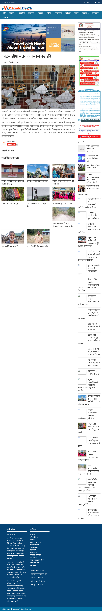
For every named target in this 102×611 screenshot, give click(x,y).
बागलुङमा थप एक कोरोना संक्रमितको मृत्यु (92, 158)
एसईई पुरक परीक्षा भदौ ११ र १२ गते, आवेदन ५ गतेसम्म (89, 339)
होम (4, 13)
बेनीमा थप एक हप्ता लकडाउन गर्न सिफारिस (92, 149)
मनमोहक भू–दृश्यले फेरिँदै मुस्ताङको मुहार (93, 215)
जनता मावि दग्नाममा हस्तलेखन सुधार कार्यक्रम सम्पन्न (88, 456)
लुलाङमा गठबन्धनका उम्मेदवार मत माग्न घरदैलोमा (89, 228)
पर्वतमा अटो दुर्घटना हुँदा (9, 204)
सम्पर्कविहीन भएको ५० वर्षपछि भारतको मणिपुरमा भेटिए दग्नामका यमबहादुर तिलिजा (89, 485)
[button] (12, 17)
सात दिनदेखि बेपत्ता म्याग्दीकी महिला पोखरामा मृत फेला (88, 514)
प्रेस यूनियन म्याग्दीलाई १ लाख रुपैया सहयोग (94, 362)
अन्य (5, 17)
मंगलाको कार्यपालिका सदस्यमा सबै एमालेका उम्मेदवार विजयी (93, 178)
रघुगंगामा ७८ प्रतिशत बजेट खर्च (94, 372)
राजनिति (31, 13)
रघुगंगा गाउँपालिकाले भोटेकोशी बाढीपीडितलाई (12, 182)
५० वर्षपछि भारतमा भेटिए (10, 246)
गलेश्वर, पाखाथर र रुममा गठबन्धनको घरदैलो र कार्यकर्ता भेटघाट (89, 203)
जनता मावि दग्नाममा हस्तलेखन (63, 204)
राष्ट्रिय (49, 13)
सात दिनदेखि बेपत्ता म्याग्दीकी (37, 246)
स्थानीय (22, 13)
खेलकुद (40, 13)
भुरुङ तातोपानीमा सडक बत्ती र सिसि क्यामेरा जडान (89, 270)
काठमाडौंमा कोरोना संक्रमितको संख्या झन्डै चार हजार (89, 300)
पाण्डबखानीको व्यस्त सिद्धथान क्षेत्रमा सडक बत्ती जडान (89, 442)
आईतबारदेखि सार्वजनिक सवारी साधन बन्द (94, 326)
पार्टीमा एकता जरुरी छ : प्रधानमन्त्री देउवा (92, 187)
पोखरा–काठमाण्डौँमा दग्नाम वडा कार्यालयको (63, 182)
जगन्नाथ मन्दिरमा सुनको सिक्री (37, 181)
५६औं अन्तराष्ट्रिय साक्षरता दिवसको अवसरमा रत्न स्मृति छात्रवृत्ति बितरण (89, 256)
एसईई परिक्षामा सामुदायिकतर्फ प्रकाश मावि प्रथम (94, 351)
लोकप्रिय (81, 142)
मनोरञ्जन (95, 13)
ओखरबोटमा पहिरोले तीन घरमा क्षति (93, 166)
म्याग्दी (12, 13)
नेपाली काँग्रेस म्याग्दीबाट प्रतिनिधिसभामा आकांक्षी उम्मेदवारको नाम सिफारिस (88, 285)
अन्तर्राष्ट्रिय (58, 13)
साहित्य (85, 13)
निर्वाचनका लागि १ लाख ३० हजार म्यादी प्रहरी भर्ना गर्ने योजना (89, 314)
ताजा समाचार (83, 194)
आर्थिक (68, 13)
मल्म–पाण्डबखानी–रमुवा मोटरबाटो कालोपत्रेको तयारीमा (63, 225)
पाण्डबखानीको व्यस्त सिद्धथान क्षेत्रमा (37, 205)
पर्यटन (76, 13)
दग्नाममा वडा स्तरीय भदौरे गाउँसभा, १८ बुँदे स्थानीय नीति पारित (88, 242)
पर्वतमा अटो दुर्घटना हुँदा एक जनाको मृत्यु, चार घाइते (89, 428)
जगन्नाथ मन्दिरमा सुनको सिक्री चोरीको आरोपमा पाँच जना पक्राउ (89, 400)
